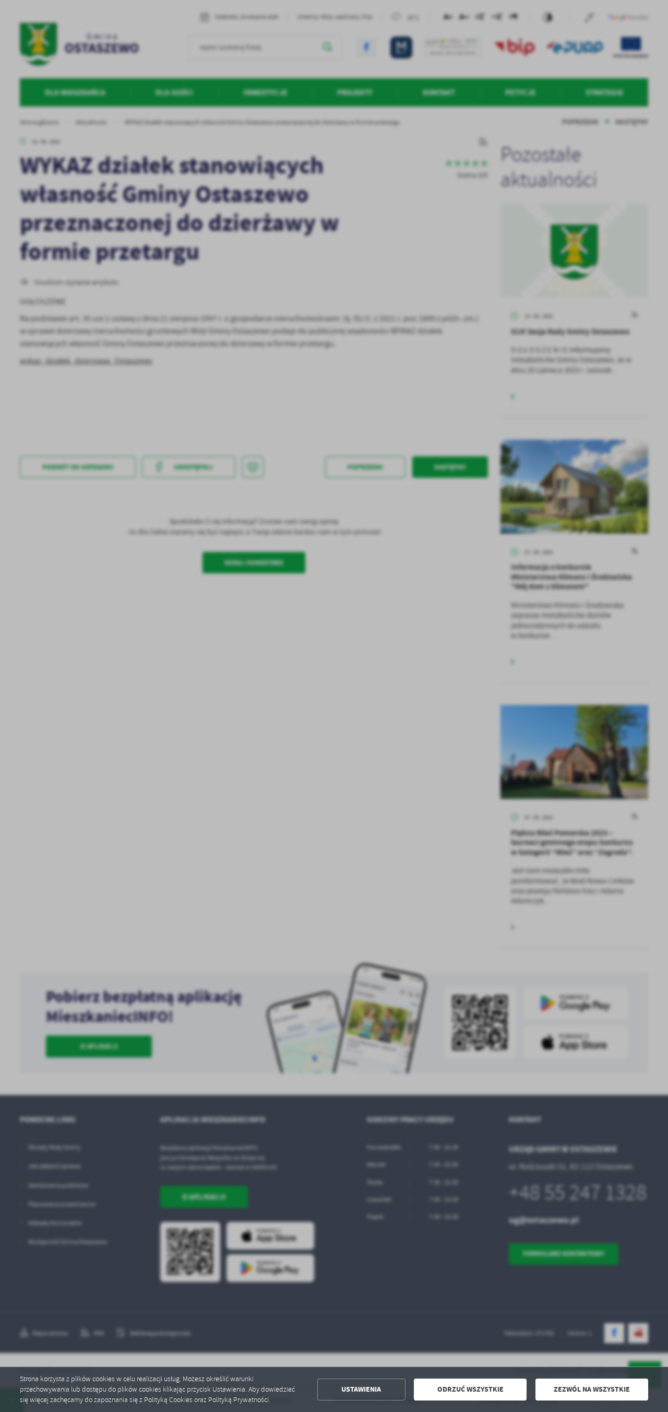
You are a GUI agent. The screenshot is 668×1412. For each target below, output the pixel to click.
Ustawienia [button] (361, 1389)
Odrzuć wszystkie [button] (470, 1389)
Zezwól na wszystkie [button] (592, 1389)
